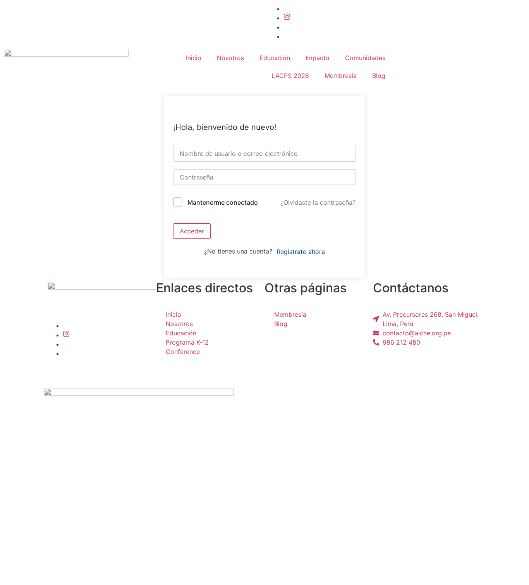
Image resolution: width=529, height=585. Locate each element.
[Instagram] (287, 18)
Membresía (341, 75)
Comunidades (365, 58)
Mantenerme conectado (222, 202)
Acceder (192, 231)
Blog (378, 75)
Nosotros (230, 58)
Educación (274, 58)
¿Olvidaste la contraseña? (318, 202)
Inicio (193, 58)
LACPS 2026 (290, 75)
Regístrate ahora (301, 251)
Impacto (318, 58)
